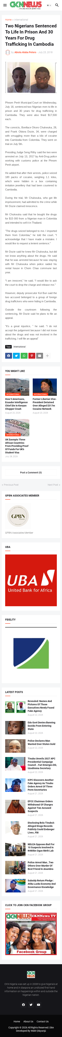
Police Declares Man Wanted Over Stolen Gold (41, 742)
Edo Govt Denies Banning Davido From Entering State (41, 725)
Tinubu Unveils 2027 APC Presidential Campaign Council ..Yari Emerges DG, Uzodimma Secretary (42, 763)
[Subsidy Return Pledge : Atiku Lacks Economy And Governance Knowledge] (15, 885)
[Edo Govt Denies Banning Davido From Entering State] (15, 727)
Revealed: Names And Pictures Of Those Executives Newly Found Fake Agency (41, 706)
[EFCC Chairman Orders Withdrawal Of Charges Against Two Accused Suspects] (15, 806)
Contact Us (43, 1021)
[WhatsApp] (24, 356)
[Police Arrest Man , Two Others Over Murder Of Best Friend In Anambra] (15, 867)
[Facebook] (8, 356)
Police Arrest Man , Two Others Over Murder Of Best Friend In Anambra (40, 865)
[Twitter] (16, 356)
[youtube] (39, 1005)
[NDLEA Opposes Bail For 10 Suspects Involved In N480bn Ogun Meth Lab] (15, 849)
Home (8, 19)
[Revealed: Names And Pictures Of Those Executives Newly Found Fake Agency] (15, 706)
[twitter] (31, 1005)
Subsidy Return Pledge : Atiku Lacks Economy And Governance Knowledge (42, 883)
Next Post (53, 484)
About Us (28, 1021)
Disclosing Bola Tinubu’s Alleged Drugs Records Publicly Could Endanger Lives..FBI (41, 827)
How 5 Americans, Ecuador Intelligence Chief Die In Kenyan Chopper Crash (16, 404)
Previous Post (11, 484)
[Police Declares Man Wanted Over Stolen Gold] (15, 746)
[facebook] (23, 1005)
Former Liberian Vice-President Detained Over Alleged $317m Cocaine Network (44, 404)
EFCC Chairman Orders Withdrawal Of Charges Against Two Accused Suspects (40, 806)
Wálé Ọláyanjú (38, 1030)
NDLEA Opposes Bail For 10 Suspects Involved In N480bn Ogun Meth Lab (41, 847)
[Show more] (47, 356)
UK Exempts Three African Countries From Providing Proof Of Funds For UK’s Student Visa (16, 446)
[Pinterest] (31, 356)
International (21, 19)
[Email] (39, 356)
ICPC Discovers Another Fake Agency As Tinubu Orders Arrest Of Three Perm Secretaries (41, 785)
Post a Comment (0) (31, 472)
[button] (4, 5)
